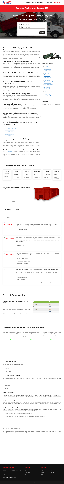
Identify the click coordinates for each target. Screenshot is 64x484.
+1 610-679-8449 (6, 476)
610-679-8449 (57, 2)
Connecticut (53, 470)
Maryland (42, 472)
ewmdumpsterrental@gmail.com (10, 477)
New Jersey (42, 470)
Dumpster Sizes (28, 470)
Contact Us (27, 476)
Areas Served (27, 472)
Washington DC (53, 472)
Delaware (42, 474)
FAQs (26, 474)
